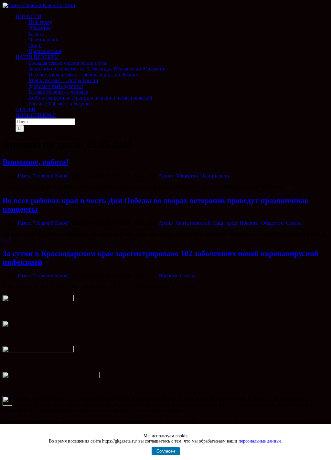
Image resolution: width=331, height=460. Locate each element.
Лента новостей (193, 223)
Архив (165, 175)
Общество (187, 175)
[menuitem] (172, 34)
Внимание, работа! (36, 162)
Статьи (294, 223)
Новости (249, 223)
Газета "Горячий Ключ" (43, 175)
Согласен (165, 451)
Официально (214, 175)
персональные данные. (261, 441)
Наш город (225, 223)
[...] (288, 186)
